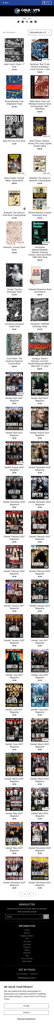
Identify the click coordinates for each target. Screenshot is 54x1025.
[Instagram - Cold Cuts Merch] (27, 21)
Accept (26, 1006)
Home (24, 18)
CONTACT (34, 974)
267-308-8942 (22, 974)
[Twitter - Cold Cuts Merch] (18, 21)
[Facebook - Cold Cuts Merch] (22, 21)
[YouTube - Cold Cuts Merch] (31, 21)
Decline (26, 1012)
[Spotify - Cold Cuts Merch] (35, 21)
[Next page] (33, 894)
